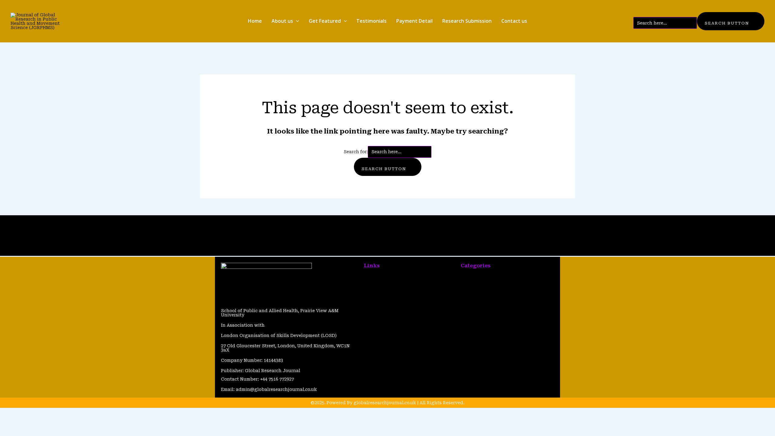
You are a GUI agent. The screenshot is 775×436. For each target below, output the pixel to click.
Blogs (370, 287)
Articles (242, 225)
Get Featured (325, 21)
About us (282, 21)
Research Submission (467, 21)
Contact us (514, 21)
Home (255, 21)
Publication (474, 276)
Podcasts (471, 307)
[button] (296, 21)
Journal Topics (477, 287)
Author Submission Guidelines (398, 317)
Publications (275, 225)
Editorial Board (477, 297)
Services (470, 317)
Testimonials (371, 21)
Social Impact (476, 328)
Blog (256, 225)
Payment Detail (414, 21)
